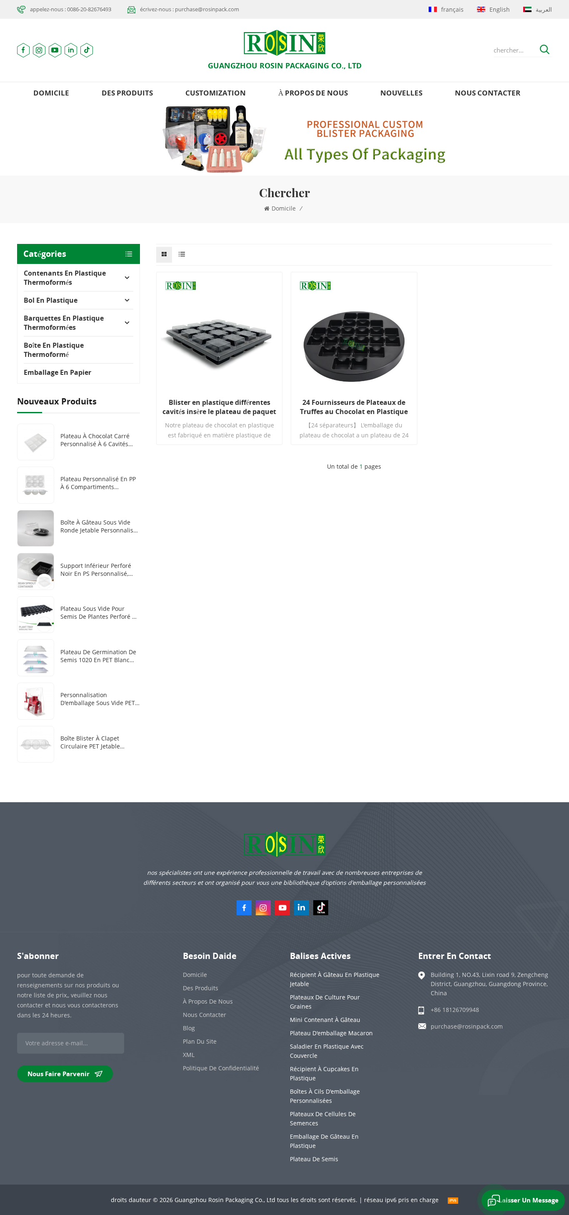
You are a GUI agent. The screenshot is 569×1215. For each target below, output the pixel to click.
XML (189, 1055)
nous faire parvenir (58, 1073)
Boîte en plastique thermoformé (54, 350)
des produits (127, 93)
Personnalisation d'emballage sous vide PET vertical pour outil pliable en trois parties (97, 699)
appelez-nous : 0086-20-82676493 (70, 9)
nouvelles (401, 93)
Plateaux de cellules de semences (323, 1118)
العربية (544, 9)
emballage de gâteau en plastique (324, 1141)
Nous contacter (487, 93)
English (499, 9)
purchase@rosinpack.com (467, 1026)
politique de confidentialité (221, 1068)
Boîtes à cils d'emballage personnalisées (325, 1096)
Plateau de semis (314, 1159)
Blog (189, 1028)
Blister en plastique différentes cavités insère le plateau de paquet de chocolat (219, 407)
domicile (51, 93)
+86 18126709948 (455, 1010)
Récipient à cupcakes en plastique (324, 1073)
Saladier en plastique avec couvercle (327, 1050)
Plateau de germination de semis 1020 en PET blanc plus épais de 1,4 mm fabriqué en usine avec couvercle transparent (98, 656)
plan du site (200, 1041)
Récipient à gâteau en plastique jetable (334, 979)
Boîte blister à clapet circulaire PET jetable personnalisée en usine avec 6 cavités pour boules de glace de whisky (97, 742)
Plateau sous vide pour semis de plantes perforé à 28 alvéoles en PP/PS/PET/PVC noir (98, 612)
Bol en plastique (50, 300)
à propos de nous (313, 93)
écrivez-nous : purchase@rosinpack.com (189, 9)
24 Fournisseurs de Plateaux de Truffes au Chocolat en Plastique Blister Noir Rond (354, 407)
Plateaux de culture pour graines (325, 1001)
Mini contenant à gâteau (325, 1020)
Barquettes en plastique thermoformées (64, 323)
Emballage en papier (57, 372)
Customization (215, 93)
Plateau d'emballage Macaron (331, 1033)
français (452, 9)
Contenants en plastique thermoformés (65, 278)
